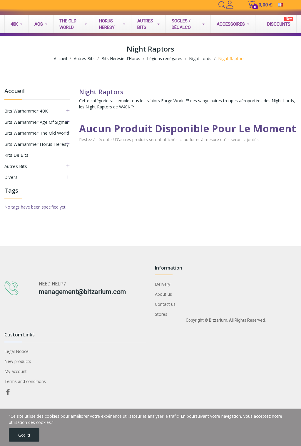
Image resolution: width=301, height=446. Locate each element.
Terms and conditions (25, 381)
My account (15, 371)
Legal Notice (16, 351)
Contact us (165, 304)
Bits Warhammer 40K (26, 111)
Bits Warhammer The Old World (36, 133)
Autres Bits (15, 166)
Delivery (162, 284)
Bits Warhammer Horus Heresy (36, 144)
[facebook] (7, 392)
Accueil (14, 91)
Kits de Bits (16, 155)
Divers (11, 177)
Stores (161, 314)
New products (17, 361)
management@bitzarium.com (82, 291)
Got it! (24, 435)
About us (163, 294)
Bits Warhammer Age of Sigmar (36, 122)
